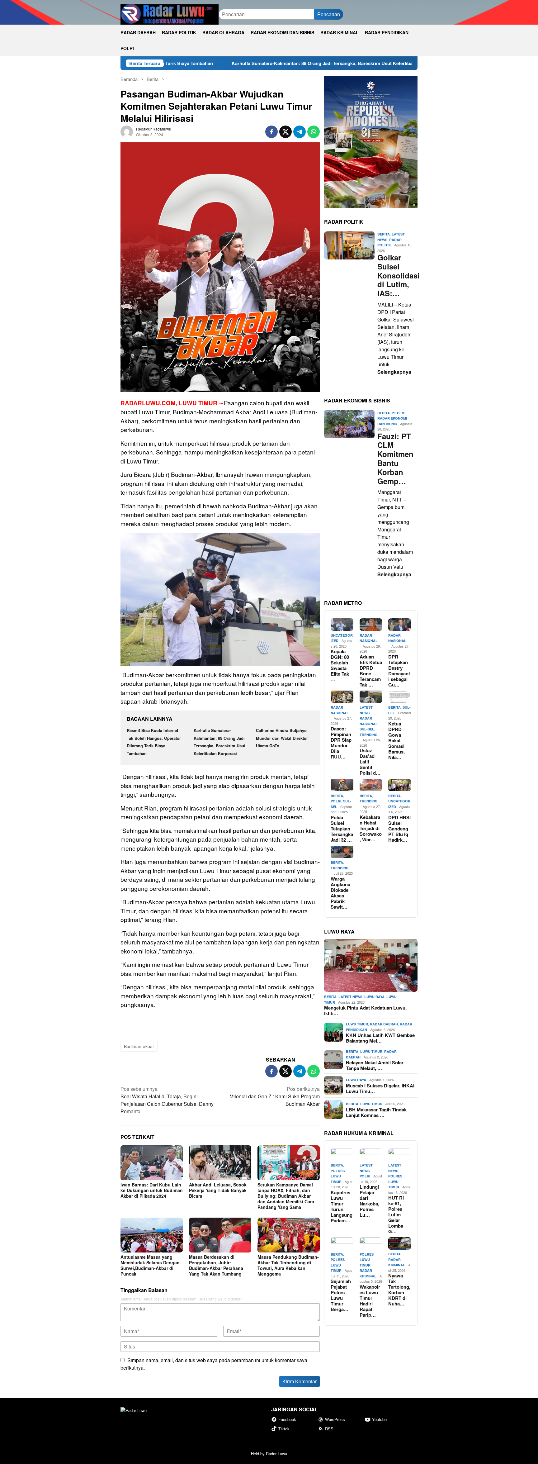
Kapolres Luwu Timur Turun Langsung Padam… (341, 1206)
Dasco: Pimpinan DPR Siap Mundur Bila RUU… (341, 742)
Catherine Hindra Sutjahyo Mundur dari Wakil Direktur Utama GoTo (282, 738)
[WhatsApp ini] (313, 132)
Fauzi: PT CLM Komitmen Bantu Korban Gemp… (395, 458)
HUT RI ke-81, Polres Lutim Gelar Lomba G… (396, 1214)
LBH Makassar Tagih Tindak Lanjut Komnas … (376, 1112)
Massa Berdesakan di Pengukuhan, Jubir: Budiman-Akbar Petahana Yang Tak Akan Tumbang (216, 1265)
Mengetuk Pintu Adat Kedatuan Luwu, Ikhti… (365, 1010)
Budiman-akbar (139, 1046)
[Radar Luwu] (169, 13)
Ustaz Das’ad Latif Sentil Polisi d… (370, 762)
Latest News (350, 996)
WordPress (335, 1419)
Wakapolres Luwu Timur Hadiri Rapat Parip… (370, 1300)
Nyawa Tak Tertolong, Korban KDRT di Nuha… (399, 1289)
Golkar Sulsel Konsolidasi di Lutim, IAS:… (396, 275)
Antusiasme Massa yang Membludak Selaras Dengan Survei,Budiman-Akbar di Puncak (150, 1265)
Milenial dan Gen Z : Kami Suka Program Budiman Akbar (274, 1096)
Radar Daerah (384, 1024)
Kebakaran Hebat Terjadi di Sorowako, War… (371, 828)
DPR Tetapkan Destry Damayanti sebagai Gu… (399, 670)
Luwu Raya (374, 996)
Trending (369, 734)
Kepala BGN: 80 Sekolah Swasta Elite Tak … (340, 665)
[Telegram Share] (299, 132)
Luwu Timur (357, 1024)
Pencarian (328, 14)
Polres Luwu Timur (338, 1176)
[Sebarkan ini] (271, 132)
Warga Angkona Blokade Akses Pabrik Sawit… (340, 892)
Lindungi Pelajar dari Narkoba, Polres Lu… (369, 1201)
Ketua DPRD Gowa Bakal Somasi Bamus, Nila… (396, 740)
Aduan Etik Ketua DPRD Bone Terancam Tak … (371, 670)
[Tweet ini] (285, 132)
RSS (329, 1429)
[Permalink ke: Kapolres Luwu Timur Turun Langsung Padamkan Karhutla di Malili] (342, 1154)
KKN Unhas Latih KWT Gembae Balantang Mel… (380, 1037)
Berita (383, 234)
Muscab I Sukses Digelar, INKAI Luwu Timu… (380, 1088)
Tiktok (284, 1429)
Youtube (379, 1419)
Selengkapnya (394, 371)
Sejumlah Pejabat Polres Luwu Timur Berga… (341, 1295)
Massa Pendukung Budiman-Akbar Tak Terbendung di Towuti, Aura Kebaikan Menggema (288, 1265)
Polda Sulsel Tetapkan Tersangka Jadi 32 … (342, 828)
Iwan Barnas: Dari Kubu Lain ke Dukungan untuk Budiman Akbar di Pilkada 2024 (151, 1190)
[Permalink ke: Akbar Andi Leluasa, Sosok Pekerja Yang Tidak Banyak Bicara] (220, 1162)
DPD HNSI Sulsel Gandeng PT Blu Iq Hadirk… (399, 828)
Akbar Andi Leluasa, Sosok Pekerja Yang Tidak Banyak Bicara (218, 1190)
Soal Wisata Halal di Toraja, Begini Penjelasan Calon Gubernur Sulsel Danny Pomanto (167, 1100)
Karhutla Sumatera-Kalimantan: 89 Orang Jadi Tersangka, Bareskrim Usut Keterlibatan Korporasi (269, 63)
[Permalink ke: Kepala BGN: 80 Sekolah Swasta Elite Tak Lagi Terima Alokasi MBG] (342, 624)
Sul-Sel (367, 729)
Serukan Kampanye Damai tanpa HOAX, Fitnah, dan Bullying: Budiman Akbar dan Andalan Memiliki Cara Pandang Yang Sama (285, 1195)
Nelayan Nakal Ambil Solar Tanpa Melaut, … (375, 1065)
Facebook (287, 1419)
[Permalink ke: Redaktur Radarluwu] (126, 131)
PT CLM (398, 412)
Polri (336, 801)
